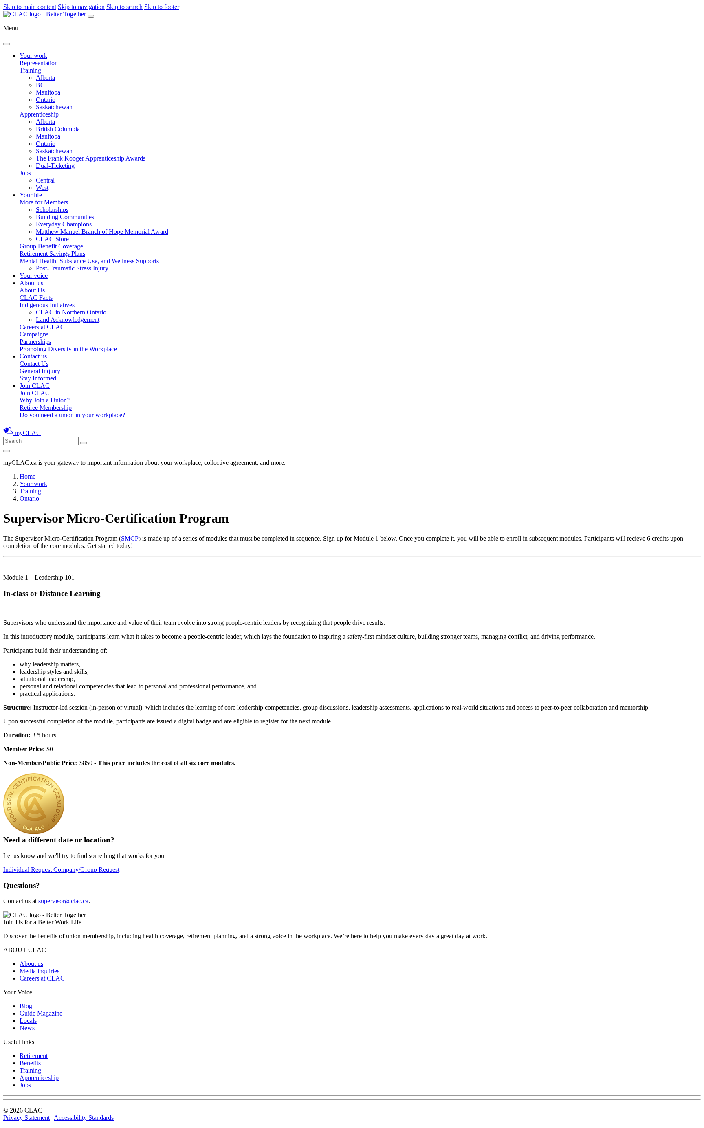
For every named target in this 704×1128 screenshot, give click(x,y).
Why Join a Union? (45, 400)
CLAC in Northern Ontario (71, 312)
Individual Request (28, 869)
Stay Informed (38, 378)
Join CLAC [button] (35, 385)
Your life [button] (31, 194)
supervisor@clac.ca (63, 900)
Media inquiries (39, 970)
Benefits (30, 1063)
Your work (33, 483)
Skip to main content (29, 6)
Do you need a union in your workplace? (72, 414)
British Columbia (58, 128)
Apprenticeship (39, 114)
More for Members (44, 202)
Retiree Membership (46, 407)
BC (40, 84)
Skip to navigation (81, 6)
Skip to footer (161, 6)
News (27, 1028)
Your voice (34, 275)
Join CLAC (35, 392)
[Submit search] (83, 443)
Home (27, 476)
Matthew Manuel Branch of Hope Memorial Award (102, 231)
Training (30, 70)
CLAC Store (52, 238)
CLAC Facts (36, 297)
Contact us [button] (33, 356)
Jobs (25, 172)
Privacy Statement (26, 1117)
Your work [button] (33, 55)
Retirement (34, 1055)
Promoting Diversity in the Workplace (68, 348)
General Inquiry (40, 370)
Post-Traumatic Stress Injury (72, 268)
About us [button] (31, 282)
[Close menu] (6, 44)
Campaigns (34, 334)
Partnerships (35, 341)
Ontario (45, 99)
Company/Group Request (86, 869)
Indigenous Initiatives (47, 304)
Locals (28, 1020)
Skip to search (124, 6)
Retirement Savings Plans (52, 253)
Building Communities (65, 216)
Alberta (45, 77)
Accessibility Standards (84, 1117)
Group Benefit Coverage (51, 246)
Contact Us (34, 363)
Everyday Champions (64, 224)
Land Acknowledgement (67, 319)
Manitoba (48, 92)
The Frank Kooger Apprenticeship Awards (90, 158)
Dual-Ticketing (55, 165)
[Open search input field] (6, 451)
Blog (26, 1006)
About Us (32, 290)
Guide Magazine (41, 1013)
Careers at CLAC (42, 326)
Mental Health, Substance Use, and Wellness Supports (89, 260)
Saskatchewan (54, 106)
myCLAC (28, 432)
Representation (39, 62)
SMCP (130, 538)
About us (31, 963)
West (42, 187)
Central (45, 180)
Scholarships (52, 209)
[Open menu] (91, 16)
